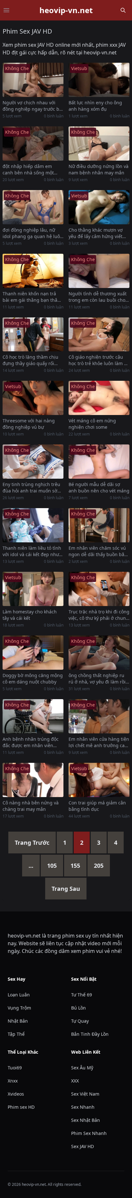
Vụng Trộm (19, 1008)
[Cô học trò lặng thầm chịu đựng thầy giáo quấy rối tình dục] (33, 334)
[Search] (123, 10)
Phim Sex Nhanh (89, 1133)
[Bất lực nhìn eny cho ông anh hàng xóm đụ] (99, 80)
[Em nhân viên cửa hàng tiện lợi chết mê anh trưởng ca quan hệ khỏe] (99, 716)
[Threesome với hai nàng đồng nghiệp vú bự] (33, 398)
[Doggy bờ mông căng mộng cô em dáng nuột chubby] (33, 652)
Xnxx (13, 1081)
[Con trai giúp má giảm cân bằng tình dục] (99, 780)
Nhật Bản (18, 1021)
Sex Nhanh (83, 1107)
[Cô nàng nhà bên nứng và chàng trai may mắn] (33, 780)
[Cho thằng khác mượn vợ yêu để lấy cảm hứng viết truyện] (99, 207)
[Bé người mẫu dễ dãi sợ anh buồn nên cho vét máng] (99, 461)
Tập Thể (16, 1034)
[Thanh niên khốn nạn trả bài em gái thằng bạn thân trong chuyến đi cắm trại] (33, 271)
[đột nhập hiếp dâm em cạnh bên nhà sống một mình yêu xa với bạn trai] (33, 143)
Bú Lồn (78, 1008)
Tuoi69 (15, 1068)
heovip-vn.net (66, 10)
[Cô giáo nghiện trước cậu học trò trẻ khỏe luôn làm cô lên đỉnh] (99, 334)
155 (75, 865)
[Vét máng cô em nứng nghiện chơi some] (99, 398)
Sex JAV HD (82, 1146)
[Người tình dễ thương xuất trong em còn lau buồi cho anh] (99, 271)
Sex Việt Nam (85, 1094)
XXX (75, 1081)
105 (52, 865)
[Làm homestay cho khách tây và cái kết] (33, 589)
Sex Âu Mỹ (82, 1068)
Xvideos (16, 1094)
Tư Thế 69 (81, 995)
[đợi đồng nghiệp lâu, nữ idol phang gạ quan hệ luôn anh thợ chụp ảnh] (33, 207)
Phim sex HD (21, 1107)
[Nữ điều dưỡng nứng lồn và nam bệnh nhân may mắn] (99, 143)
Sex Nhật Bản (85, 1120)
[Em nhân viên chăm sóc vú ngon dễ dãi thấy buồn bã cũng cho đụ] (99, 525)
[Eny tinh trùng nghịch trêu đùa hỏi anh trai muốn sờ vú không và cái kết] (33, 461)
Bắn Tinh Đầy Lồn (90, 1034)
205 (98, 865)
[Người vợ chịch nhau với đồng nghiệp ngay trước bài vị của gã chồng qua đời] (33, 80)
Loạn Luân (19, 995)
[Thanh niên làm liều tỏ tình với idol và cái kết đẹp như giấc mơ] (33, 525)
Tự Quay (80, 1021)
